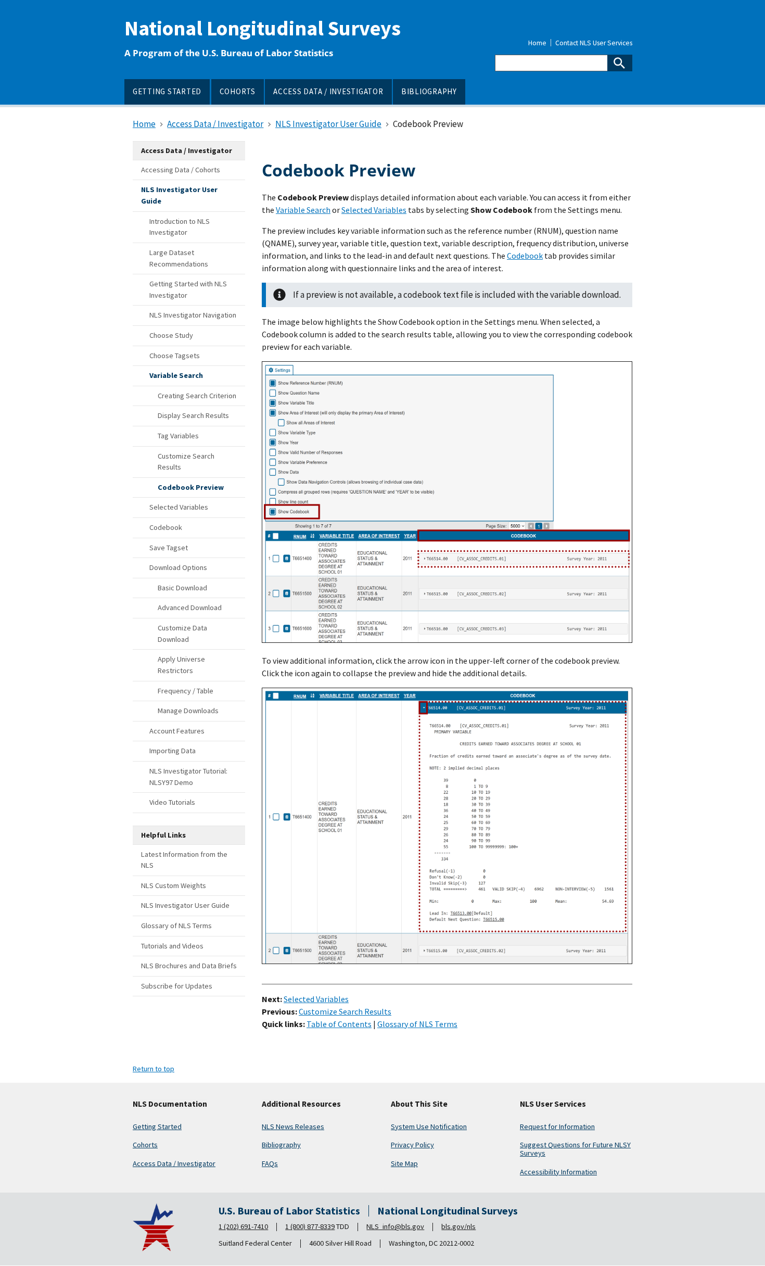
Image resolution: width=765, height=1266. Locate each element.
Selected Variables (373, 210)
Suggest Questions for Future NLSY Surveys (575, 1149)
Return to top (153, 1068)
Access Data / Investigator (174, 1163)
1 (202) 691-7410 (243, 1226)
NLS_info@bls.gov (395, 1226)
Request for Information (557, 1126)
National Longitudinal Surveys (262, 28)
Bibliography (281, 1144)
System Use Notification (429, 1126)
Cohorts (145, 1144)
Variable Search (303, 210)
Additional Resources (301, 1104)
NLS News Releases (293, 1126)
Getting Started (157, 1126)
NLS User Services (553, 1104)
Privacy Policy (412, 1144)
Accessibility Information (558, 1171)
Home (537, 43)
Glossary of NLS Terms (417, 1024)
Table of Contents (339, 1024)
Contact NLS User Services (593, 43)
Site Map (404, 1163)
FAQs (270, 1163)
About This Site (419, 1104)
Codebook (525, 255)
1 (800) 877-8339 (310, 1226)
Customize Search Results (345, 1011)
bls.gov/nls (458, 1226)
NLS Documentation (170, 1104)
